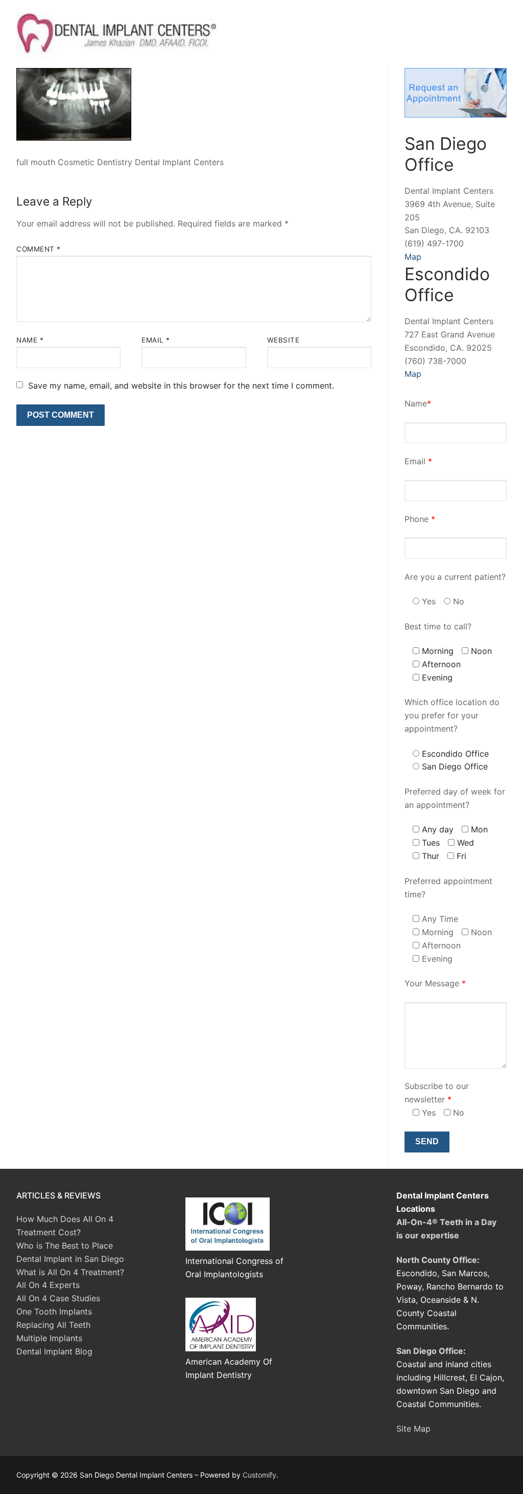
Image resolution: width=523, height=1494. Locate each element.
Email (155, 340)
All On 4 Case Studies (58, 1298)
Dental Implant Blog (54, 1351)
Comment (38, 249)
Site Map (413, 1428)
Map (413, 257)
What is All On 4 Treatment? (70, 1272)
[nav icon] (490, 34)
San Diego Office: (431, 1351)
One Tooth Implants (54, 1311)
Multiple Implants (49, 1338)
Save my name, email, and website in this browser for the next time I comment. (181, 385)
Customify (259, 1474)
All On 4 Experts (48, 1285)
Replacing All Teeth (53, 1325)
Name (29, 340)
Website (283, 340)
